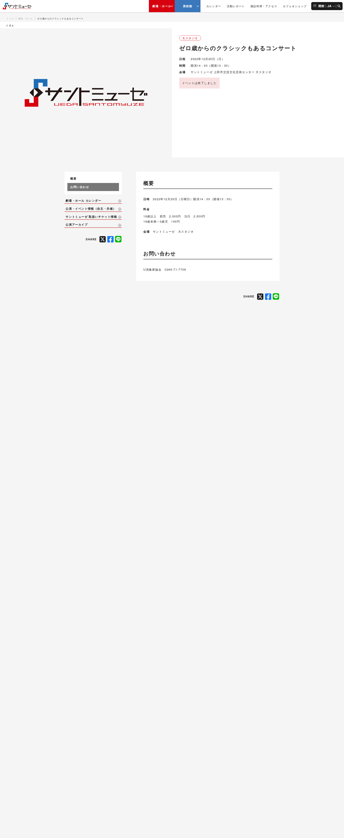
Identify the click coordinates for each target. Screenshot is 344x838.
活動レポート (236, 6)
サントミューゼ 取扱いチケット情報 (91, 217)
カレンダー (213, 6)
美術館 (187, 6)
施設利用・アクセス (263, 6)
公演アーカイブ (77, 225)
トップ (10, 18)
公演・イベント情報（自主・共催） (91, 209)
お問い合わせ (79, 187)
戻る (11, 25)
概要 (73, 178)
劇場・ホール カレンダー (83, 201)
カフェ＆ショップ (295, 6)
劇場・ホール (161, 6)
